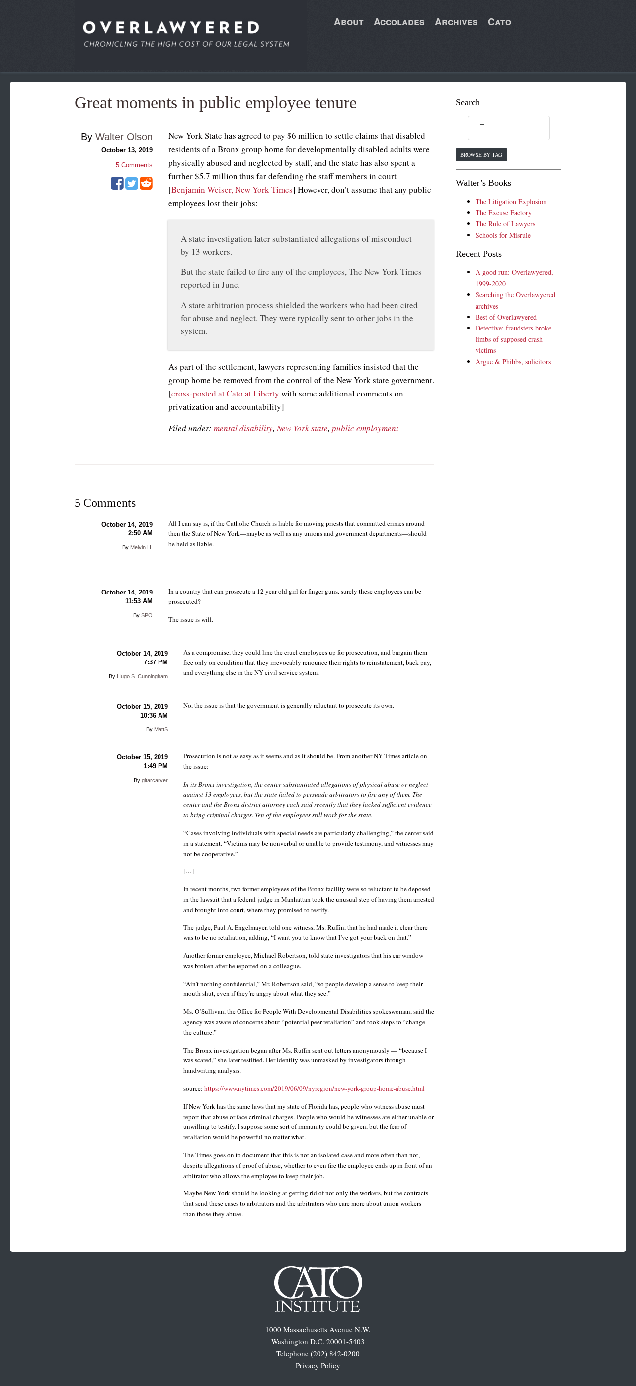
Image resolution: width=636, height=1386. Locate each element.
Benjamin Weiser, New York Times (232, 189)
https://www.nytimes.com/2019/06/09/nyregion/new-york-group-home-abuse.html (314, 1088)
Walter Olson (124, 137)
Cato (499, 21)
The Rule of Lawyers (505, 223)
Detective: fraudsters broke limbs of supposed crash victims (513, 339)
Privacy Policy (318, 1365)
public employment (365, 428)
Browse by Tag (481, 154)
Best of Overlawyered (506, 317)
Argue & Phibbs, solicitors (513, 361)
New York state (302, 428)
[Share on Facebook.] (117, 186)
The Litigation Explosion (511, 201)
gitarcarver (155, 780)
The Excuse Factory (504, 212)
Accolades (399, 21)
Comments (134, 165)
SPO (147, 615)
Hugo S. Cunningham (142, 676)
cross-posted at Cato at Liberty (225, 393)
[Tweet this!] (131, 186)
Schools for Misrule (503, 235)
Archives (456, 21)
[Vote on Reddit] (146, 186)
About (349, 21)
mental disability (243, 428)
